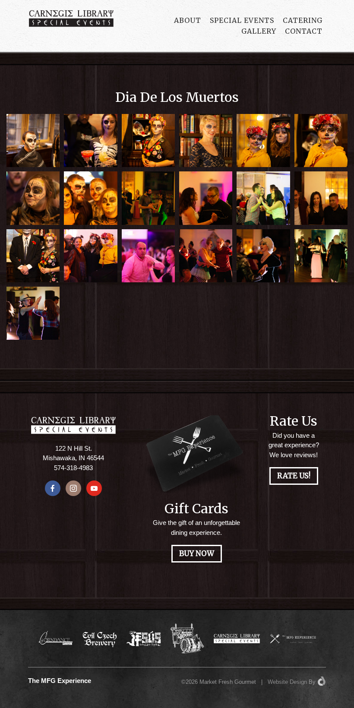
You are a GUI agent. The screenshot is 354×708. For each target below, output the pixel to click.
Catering (302, 20)
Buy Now (196, 553)
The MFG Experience (59, 680)
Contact (303, 31)
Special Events (242, 20)
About (187, 20)
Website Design (287, 682)
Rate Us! (293, 475)
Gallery (258, 31)
